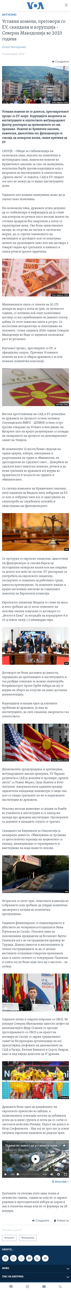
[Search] (60, 1286)
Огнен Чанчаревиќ (14, 47)
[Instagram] (27, 1286)
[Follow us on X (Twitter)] (21, 1258)
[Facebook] (11, 1286)
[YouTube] (44, 1286)
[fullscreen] (65, 1174)
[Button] (60, 61)
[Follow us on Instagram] (13, 1258)
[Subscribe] (45, 1258)
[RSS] (37, 1258)
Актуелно (9, 15)
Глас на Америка (19, 1150)
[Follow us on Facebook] (5, 1258)
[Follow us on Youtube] (29, 1258)
